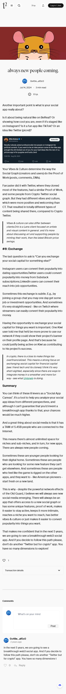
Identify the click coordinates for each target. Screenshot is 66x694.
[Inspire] (4, 560)
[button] (11, 5)
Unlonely (28, 378)
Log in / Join (55, 5)
